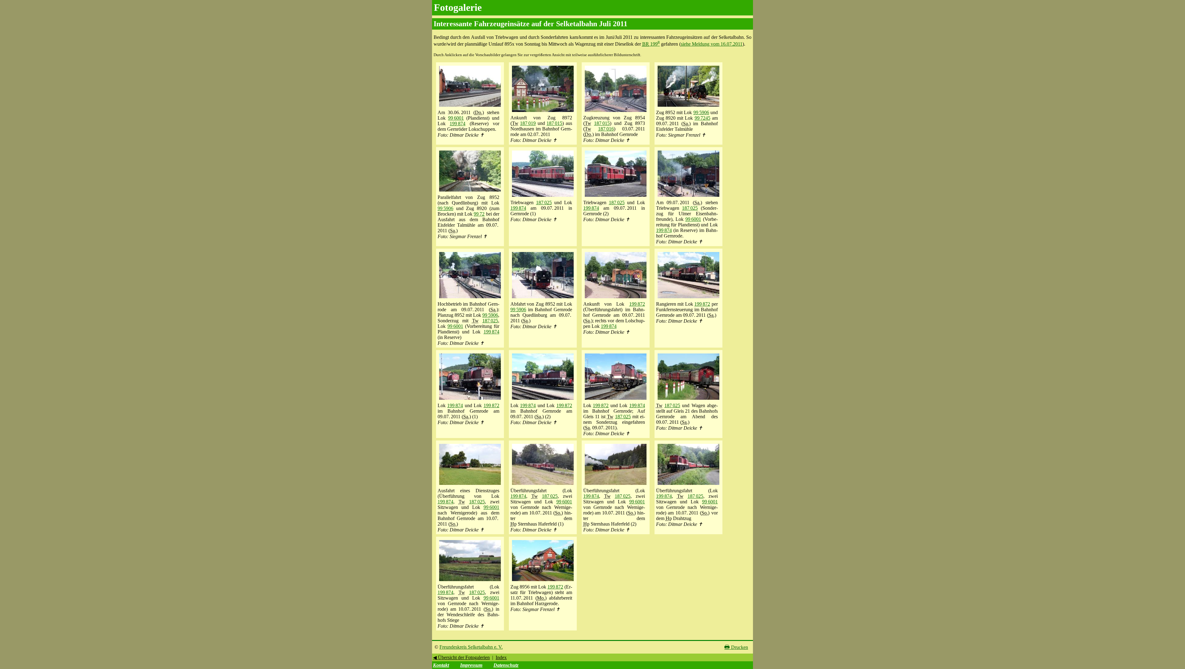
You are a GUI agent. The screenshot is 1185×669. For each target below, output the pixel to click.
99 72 (479, 214)
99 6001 (456, 118)
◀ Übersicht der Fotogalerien (461, 657)
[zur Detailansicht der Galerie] (470, 106)
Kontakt (441, 665)
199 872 (637, 304)
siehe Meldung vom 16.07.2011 (711, 44)
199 (651, 44)
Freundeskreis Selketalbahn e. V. (471, 647)
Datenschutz (505, 665)
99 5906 (701, 112)
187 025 (544, 202)
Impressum (471, 665)
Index (501, 657)
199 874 (457, 123)
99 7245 (702, 118)
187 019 (528, 123)
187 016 (606, 128)
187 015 (554, 123)
